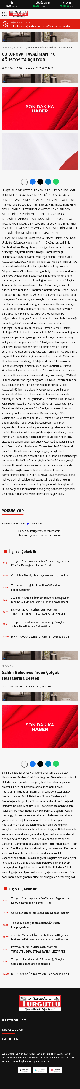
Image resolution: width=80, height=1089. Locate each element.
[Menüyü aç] (5, 14)
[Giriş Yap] (75, 14)
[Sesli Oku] (24, 182)
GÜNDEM (18, 47)
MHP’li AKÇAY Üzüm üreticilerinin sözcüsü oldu (40, 636)
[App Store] (24, 1070)
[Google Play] (40, 1070)
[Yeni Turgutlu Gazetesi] (18, 14)
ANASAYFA (6, 47)
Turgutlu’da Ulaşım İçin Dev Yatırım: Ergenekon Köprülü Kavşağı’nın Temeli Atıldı (40, 563)
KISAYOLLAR (12, 1030)
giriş (29, 523)
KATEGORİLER (14, 1020)
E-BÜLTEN (10, 1039)
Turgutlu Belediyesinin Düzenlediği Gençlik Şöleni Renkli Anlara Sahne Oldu (37, 624)
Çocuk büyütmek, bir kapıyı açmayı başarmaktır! (40, 575)
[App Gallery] (55, 1070)
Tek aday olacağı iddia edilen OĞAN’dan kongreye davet (42, 26)
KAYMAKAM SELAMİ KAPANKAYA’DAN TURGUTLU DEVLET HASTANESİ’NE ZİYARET (38, 612)
